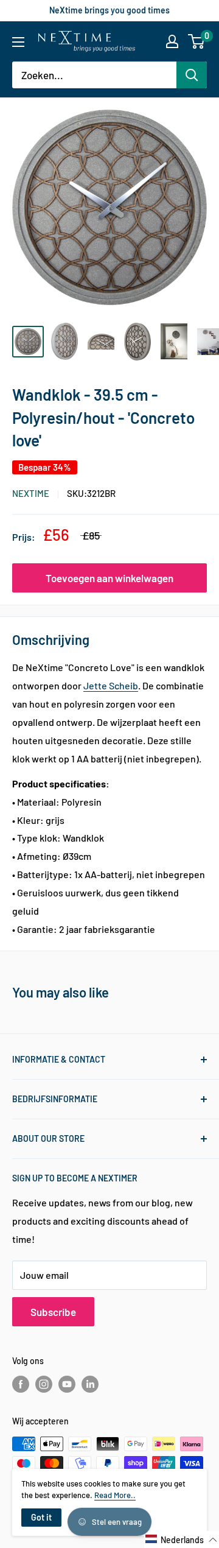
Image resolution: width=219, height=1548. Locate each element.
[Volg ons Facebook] (20, 1384)
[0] (196, 41)
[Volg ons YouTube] (66, 1384)
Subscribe (53, 1312)
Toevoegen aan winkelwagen (109, 578)
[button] (181, 1539)
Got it (41, 1517)
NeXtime (30, 493)
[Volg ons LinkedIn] (90, 1384)
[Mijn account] (172, 41)
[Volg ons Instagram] (43, 1384)
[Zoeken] (191, 75)
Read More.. (115, 1495)
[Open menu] (18, 42)
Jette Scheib (110, 685)
